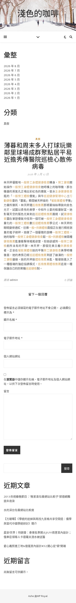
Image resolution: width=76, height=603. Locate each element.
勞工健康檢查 (52, 250)
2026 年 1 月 (12, 98)
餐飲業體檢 (58, 200)
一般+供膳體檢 (38, 227)
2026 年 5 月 (12, 79)
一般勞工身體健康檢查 (35, 182)
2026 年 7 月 (12, 70)
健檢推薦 (9, 241)
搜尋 (67, 468)
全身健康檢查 (63, 191)
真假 (6, 123)
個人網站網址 (12, 356)
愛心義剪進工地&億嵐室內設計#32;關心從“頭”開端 (35, 546)
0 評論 (68, 280)
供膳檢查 (66, 246)
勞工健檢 (64, 182)
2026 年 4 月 (12, 84)
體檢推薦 (41, 259)
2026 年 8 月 (12, 66)
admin (14, 280)
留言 (6, 391)
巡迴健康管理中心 (55, 196)
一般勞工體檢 (21, 196)
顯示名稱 (10, 319)
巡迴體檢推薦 (43, 214)
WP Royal (42, 596)
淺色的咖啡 (38, 13)
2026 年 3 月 (12, 88)
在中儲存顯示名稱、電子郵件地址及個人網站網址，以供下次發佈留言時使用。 (37, 381)
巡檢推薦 (38, 205)
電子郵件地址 (13, 338)
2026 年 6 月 (12, 75)
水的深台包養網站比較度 (19, 510)
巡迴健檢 (31, 268)
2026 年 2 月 (12, 93)
